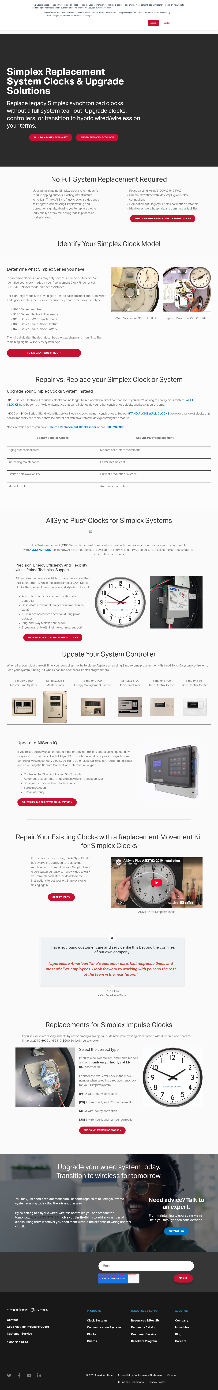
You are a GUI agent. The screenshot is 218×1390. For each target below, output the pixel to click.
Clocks (91, 1334)
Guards (92, 1341)
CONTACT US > (176, 1231)
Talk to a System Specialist (51, 137)
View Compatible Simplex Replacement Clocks (163, 218)
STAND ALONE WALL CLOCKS (148, 413)
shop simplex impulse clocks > (102, 1130)
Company (181, 1320)
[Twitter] (9, 1375)
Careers (180, 1341)
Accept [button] (153, 22)
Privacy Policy (156, 1382)
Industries (182, 1327)
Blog (178, 1334)
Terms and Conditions (131, 1382)
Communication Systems (104, 1327)
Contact (12, 1320)
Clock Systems (97, 1320)
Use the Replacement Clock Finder (72, 427)
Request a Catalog (143, 1327)
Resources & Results (145, 1320)
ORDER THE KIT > (61, 897)
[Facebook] (19, 1375)
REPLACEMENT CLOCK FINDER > (44, 353)
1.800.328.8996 (17, 1342)
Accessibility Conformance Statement (140, 1375)
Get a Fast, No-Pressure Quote (28, 1326)
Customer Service (19, 1333)
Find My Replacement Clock (97, 137)
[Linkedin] (39, 1375)
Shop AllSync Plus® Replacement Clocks (53, 637)
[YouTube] (29, 1375)
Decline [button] (167, 22)
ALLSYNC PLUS (40, 549)
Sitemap (172, 1375)
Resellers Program (144, 1341)
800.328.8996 (115, 427)
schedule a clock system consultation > (47, 802)
